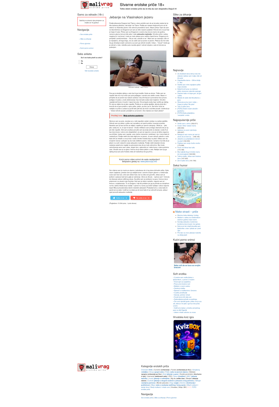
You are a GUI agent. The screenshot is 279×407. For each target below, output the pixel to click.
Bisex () (168, 385)
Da (82, 61)
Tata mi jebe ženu (183, 106)
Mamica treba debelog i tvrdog (187, 215)
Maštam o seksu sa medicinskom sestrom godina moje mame (188, 218)
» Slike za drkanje (85, 39)
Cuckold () (171, 380)
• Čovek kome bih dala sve (182, 297)
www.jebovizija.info (148, 161)
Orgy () (174, 383)
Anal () (171, 374)
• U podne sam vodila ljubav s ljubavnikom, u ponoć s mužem (183, 278)
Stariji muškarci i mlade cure (160, 387)
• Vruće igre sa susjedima (182, 282)
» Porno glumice (84, 43)
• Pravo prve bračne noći (181, 284)
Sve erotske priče (147, 398)
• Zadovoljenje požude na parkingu (185, 299)
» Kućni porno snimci (86, 48)
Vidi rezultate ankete (92, 71)
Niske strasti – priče (186, 211)
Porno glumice (172, 398)
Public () (176, 372)
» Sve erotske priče (85, 34)
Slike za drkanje (159, 398)
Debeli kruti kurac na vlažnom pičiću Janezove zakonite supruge (189, 90)
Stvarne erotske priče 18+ (142, 4)
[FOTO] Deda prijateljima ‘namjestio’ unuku (185, 114)
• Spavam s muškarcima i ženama (184, 290)
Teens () (179, 376)
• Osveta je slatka (179, 288)
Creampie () (147, 370)
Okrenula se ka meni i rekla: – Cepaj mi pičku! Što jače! (187, 103)
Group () (156, 372)
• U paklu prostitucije (180, 293)
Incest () (159, 378)
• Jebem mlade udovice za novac (184, 312)
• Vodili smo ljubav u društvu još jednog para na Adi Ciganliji (186, 309)
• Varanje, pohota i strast (181, 295)
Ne (82, 63)
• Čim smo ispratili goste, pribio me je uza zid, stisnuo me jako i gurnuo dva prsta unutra (187, 303)
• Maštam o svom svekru (181, 286)
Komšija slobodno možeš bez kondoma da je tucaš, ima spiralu (188, 223)
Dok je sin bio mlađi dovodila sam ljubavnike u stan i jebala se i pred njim (189, 228)
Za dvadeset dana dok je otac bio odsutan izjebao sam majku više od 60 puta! (189, 76)
